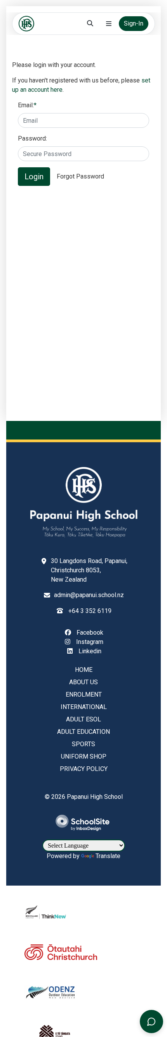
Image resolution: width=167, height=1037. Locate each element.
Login (33, 176)
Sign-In (133, 23)
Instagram (89, 642)
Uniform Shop (83, 756)
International (84, 707)
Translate (108, 856)
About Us (83, 682)
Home (83, 669)
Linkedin (89, 651)
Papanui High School (95, 796)
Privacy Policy (84, 769)
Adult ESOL (83, 719)
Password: (32, 138)
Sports (83, 744)
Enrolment (84, 694)
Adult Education (83, 731)
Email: (27, 105)
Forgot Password (80, 176)
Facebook (89, 632)
